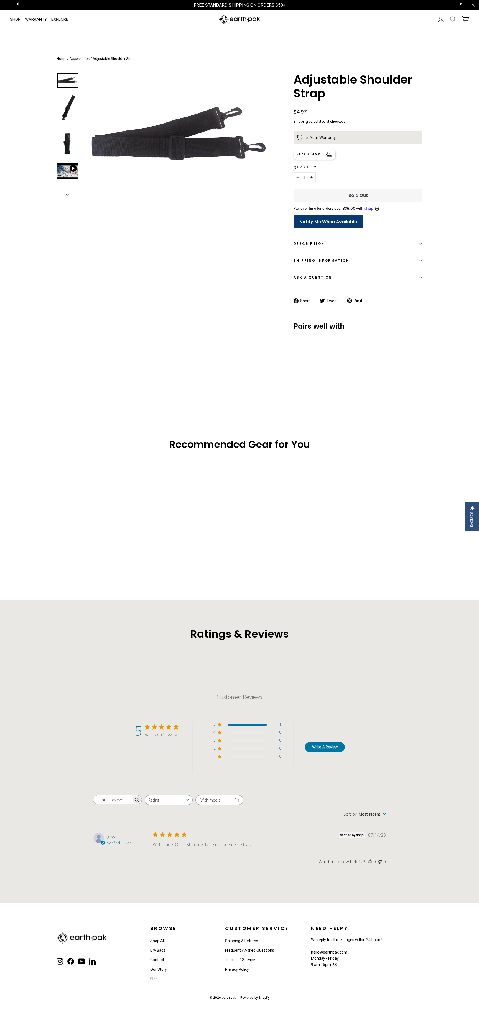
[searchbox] (112, 799)
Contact (157, 959)
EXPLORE (59, 19)
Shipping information (321, 260)
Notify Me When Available (328, 222)
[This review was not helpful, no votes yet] (380, 862)
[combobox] (169, 800)
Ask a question (313, 277)
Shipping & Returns (241, 941)
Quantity (305, 167)
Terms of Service (240, 959)
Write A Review (325, 746)
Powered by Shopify (255, 998)
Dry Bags (157, 950)
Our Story (158, 969)
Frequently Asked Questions (249, 950)
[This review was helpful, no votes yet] (370, 862)
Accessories (79, 58)
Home (61, 58)
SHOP (15, 19)
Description (309, 243)
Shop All (157, 941)
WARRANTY (36, 19)
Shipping (301, 121)
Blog (154, 979)
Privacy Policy (237, 969)
